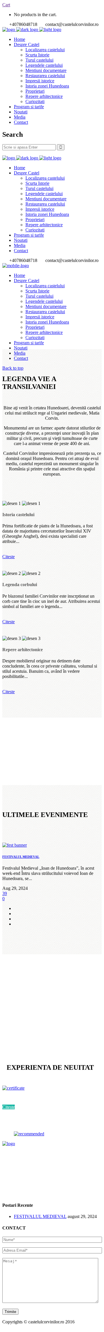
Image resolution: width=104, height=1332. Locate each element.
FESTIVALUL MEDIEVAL (20, 856)
